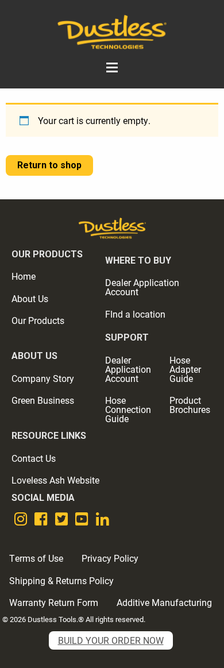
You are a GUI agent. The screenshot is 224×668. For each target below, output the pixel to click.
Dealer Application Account (142, 287)
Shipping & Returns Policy (61, 580)
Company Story (42, 378)
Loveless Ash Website (55, 480)
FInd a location (135, 314)
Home (23, 276)
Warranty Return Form (53, 602)
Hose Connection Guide (128, 409)
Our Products (37, 320)
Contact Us (33, 458)
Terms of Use (36, 558)
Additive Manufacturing (164, 602)
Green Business (42, 400)
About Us (29, 298)
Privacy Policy (110, 558)
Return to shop (49, 165)
